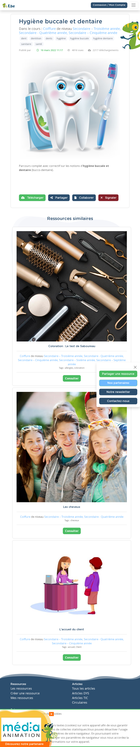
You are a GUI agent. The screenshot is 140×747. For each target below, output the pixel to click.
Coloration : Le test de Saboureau (71, 346)
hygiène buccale (79, 38)
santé (39, 44)
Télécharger (34, 197)
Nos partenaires (118, 382)
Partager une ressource (118, 373)
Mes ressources (22, 698)
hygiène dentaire (103, 38)
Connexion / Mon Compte (109, 5)
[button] (84, 197)
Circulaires (79, 702)
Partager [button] (60, 197)
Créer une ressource (25, 693)
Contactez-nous (118, 401)
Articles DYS (80, 693)
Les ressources (21, 688)
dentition (36, 38)
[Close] (135, 367)
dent (23, 38)
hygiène (61, 38)
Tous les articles (83, 688)
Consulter (72, 378)
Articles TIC (80, 698)
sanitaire (26, 44)
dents (49, 38)
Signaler (110, 197)
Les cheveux (71, 507)
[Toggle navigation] (133, 5)
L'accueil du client (71, 629)
